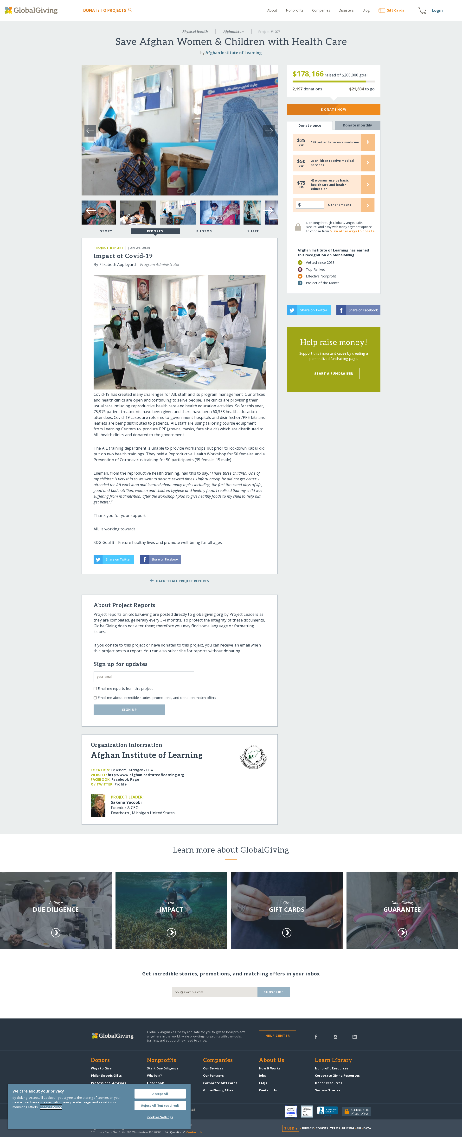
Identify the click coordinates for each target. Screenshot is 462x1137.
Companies (321, 10)
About (272, 10)
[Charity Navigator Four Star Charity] (293, 1112)
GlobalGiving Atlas (218, 1090)
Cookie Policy (51, 1107)
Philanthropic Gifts (106, 1075)
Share (253, 231)
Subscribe (274, 992)
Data (367, 1128)
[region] (99, 1106)
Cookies (322, 1128)
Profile (121, 784)
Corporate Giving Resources (337, 1075)
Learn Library (333, 1060)
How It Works (269, 1068)
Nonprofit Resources (331, 1068)
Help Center (277, 1035)
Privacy (308, 1128)
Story (106, 231)
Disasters (346, 10)
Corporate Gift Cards (220, 1083)
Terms (335, 1128)
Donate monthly (357, 125)
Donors (100, 1060)
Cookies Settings (160, 1117)
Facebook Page (125, 779)
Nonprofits (294, 10)
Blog (366, 10)
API (358, 1128)
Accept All (160, 1094)
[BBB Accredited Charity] (329, 1111)
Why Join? (154, 1075)
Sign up (129, 709)
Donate (104, 10)
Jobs (262, 1075)
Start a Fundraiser (333, 373)
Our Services (213, 1068)
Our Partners (213, 1075)
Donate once (309, 125)
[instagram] (335, 1036)
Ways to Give (101, 1068)
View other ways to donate (352, 231)
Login (437, 10)
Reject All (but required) (160, 1105)
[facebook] (316, 1036)
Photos (204, 231)
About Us (271, 1060)
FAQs (263, 1083)
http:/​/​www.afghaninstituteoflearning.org (146, 775)
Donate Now (333, 109)
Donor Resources (328, 1083)
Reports (155, 231)
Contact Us (268, 1090)
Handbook (155, 1083)
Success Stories (327, 1090)
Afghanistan (234, 31)
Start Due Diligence (162, 1068)
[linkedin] (355, 1036)
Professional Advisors (108, 1083)
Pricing (348, 1128)
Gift (395, 10)
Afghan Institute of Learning (233, 52)
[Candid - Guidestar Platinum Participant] (309, 1112)
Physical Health (195, 31)
